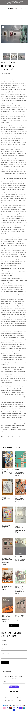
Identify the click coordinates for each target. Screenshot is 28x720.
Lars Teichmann (7, 73)
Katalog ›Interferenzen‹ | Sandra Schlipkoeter (6, 499)
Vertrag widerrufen (7, 671)
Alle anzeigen (14, 625)
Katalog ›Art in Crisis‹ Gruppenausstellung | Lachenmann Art (20, 559)
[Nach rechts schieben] (26, 56)
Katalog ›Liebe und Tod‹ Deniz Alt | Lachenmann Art (20, 617)
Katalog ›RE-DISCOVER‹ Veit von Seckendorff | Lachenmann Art (19, 471)
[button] (2, 8)
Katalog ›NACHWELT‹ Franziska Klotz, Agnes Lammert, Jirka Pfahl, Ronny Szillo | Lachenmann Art (20, 528)
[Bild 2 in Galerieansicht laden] (14, 56)
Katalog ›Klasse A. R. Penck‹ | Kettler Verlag (7, 586)
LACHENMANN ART (12, 712)
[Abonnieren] (23, 681)
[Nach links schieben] (1, 56)
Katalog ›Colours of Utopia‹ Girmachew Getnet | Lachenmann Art (7, 471)
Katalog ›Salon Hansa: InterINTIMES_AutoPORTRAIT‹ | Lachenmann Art (20, 589)
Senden (5, 662)
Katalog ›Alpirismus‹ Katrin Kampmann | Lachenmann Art (7, 526)
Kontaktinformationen (12, 717)
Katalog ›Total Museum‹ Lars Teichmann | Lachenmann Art (6, 617)
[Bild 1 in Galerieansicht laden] (6, 56)
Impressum (19, 717)
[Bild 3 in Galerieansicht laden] (21, 56)
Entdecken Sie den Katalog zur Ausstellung (11, 436)
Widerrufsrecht (20, 712)
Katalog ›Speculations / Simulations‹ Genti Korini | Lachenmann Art (7, 559)
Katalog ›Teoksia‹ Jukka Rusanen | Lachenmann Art (20, 498)
